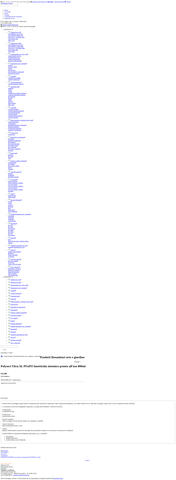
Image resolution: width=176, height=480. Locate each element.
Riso (9, 208)
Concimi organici (13, 117)
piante (6, 13)
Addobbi (10, 88)
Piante (12, 194)
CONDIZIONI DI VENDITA (13, 17)
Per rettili (10, 230)
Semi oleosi (11, 210)
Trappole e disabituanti (14, 130)
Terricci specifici (13, 255)
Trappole (10, 150)
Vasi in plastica (12, 273)
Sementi (12, 238)
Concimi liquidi (12, 114)
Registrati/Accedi (9, 18)
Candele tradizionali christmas (16, 95)
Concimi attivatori (13, 122)
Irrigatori (10, 155)
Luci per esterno (12, 184)
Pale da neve (11, 70)
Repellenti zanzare (13, 177)
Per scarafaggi (12, 147)
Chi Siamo (7, 12)
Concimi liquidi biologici (15, 116)
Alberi (10, 90)
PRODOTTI (8, 277)
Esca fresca (11, 262)
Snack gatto (11, 51)
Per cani (10, 225)
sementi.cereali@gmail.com (39, 1)
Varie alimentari (12, 211)
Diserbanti (11, 216)
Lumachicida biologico (14, 128)
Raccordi (10, 156)
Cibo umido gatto (13, 50)
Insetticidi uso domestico (17, 137)
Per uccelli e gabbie (13, 166)
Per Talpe (11, 232)
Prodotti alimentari (15, 200)
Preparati (10, 206)
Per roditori (11, 164)
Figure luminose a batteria (15, 183)
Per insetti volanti (13, 145)
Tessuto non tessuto (13, 73)
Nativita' (10, 101)
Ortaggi (10, 243)
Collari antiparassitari (14, 59)
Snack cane (11, 40)
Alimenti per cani (15, 32)
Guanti (10, 68)
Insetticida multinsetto (14, 140)
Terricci (12, 250)
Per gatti (10, 227)
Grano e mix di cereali (14, 264)
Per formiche (11, 142)
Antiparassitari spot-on (14, 56)
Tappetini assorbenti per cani (18, 245)
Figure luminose (12, 181)
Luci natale (13, 179)
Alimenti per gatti (15, 43)
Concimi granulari (13, 109)
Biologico (11, 253)
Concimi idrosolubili (14, 112)
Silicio (10, 167)
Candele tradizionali (14, 79)
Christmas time (14, 87)
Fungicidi (11, 217)
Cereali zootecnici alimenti (15, 84)
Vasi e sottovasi (14, 267)
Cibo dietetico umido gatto (15, 46)
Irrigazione (13, 153)
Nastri (10, 100)
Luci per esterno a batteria (15, 186)
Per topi (10, 233)
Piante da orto (12, 195)
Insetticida (11, 175)
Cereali (10, 201)
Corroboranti (11, 123)
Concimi (12, 107)
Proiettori (10, 191)
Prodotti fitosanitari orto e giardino (20, 214)
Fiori (9, 239)
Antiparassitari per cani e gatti (19, 54)
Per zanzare (11, 235)
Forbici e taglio (12, 67)
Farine (10, 203)
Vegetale (10, 169)
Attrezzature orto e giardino (18, 63)
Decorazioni (11, 96)
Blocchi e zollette (13, 261)
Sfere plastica (12, 103)
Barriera (10, 173)
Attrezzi (10, 65)
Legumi (10, 205)
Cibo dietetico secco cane (15, 34)
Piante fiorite (11, 197)
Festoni (10, 98)
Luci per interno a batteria (15, 189)
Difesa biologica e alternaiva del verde (21, 120)
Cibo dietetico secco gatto (15, 45)
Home (6, 10)
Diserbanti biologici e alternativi (17, 125)
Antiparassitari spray (14, 57)
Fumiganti (11, 139)
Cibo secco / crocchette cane (16, 37)
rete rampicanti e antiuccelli (16, 72)
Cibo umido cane (13, 39)
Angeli (10, 91)
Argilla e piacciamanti (14, 251)
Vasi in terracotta (13, 275)
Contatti (6, 15)
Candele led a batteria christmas (17, 93)
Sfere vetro (11, 105)
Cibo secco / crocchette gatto (16, 48)
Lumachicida (12, 221)
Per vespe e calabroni (14, 149)
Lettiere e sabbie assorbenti (18, 161)
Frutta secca (13, 133)
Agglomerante (12, 162)
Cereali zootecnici (15, 82)
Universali (11, 256)
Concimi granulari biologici (16, 111)
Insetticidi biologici (13, 127)
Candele (12, 76)
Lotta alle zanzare (15, 172)
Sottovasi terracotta (13, 272)
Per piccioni (11, 228)
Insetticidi (11, 219)
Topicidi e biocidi (15, 259)
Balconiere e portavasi (14, 269)
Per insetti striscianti (14, 144)
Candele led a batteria (14, 78)
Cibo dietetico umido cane (15, 35)
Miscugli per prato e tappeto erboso (18, 241)
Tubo (9, 158)
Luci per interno (12, 188)
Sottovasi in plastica (14, 270)
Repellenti (13, 223)
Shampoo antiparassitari (15, 61)
